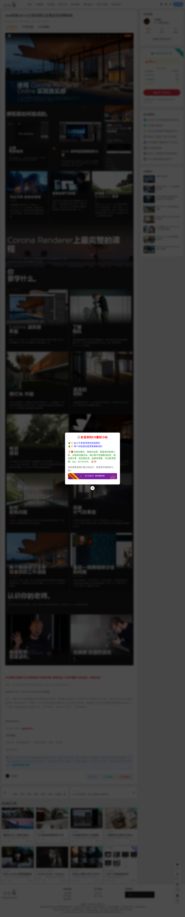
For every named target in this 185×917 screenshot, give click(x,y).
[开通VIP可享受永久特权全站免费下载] (92, 475)
